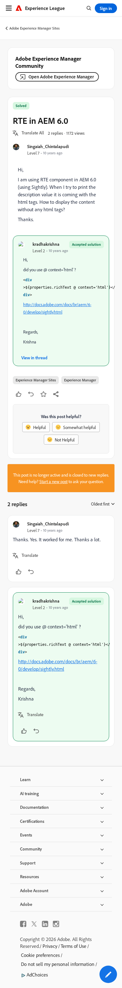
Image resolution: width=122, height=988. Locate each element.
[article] (61, 548)
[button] (33, 133)
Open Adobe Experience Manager (61, 77)
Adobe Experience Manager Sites (34, 28)
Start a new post (53, 481)
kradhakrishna (46, 244)
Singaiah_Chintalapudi (48, 146)
